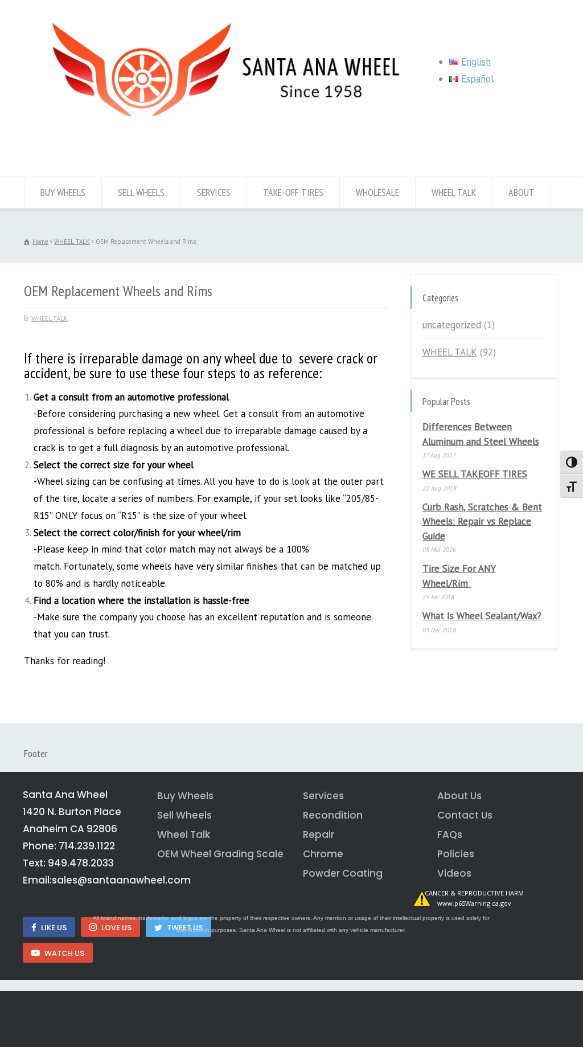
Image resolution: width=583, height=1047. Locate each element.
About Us (459, 796)
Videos (454, 873)
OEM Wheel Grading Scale (218, 854)
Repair (318, 834)
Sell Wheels (184, 815)
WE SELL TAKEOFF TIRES (474, 474)
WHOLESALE (377, 192)
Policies (455, 854)
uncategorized (451, 324)
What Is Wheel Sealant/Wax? (481, 616)
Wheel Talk (183, 834)
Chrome (323, 854)
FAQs (449, 834)
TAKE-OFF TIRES (293, 192)
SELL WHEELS (141, 192)
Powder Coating (343, 873)
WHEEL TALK (454, 192)
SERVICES (214, 192)
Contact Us (464, 815)
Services (323, 796)
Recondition (333, 815)
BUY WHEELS (62, 192)
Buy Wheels (185, 796)
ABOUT (521, 192)
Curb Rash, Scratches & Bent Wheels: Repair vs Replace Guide (482, 521)
